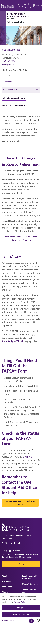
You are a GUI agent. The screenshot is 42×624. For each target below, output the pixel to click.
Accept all (21, 607)
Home (9, 14)
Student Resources (30, 584)
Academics (6, 581)
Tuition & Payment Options (13, 98)
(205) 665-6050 (9, 61)
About (4, 576)
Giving (21, 564)
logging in (27, 456)
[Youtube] (11, 543)
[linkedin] (15, 543)
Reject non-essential (21, 614)
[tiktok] (19, 543)
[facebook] (2, 543)
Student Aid (10, 90)
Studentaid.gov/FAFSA (12, 341)
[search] (18, 5)
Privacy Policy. (20, 602)
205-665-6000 (8, 538)
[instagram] (6, 543)
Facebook (8, 82)
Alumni (5, 592)
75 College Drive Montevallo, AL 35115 (16, 535)
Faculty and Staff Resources (29, 577)
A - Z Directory (26, 6)
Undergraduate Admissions (18, 16)
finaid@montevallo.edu (11, 64)
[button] (37, 89)
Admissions (18, 14)
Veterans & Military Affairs (13, 105)
